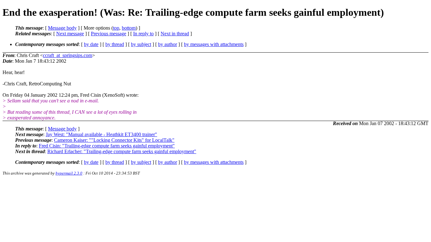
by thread (114, 44)
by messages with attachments (214, 44)
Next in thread (175, 33)
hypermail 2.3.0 (69, 173)
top (116, 28)
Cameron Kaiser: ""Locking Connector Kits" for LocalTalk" (114, 140)
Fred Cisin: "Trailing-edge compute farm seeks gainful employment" (107, 145)
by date (91, 44)
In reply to (143, 33)
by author (167, 44)
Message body (62, 28)
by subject (141, 44)
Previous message (108, 33)
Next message (70, 33)
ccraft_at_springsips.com (67, 55)
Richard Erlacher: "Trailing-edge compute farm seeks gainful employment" (121, 151)
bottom (129, 28)
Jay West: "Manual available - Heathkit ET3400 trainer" (101, 134)
